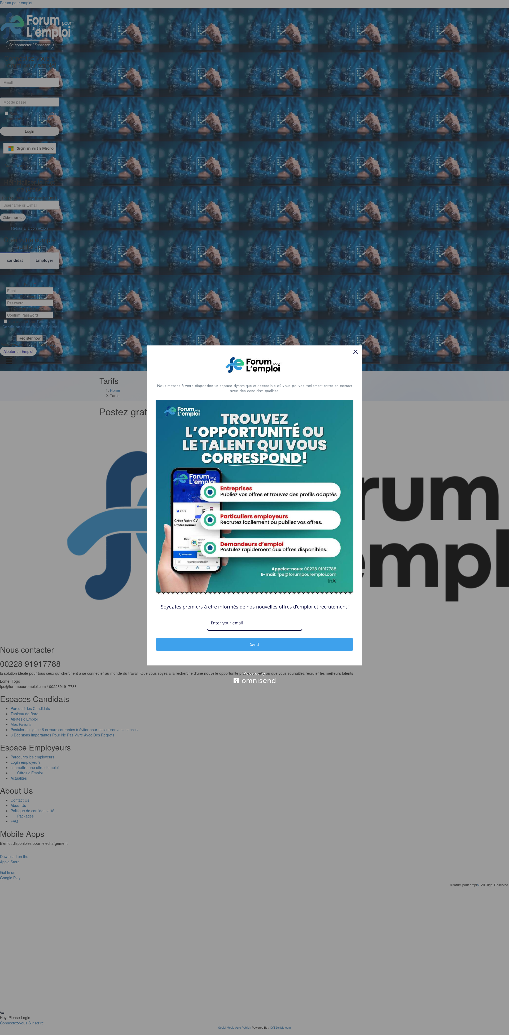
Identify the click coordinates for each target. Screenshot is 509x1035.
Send (254, 644)
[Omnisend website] (254, 677)
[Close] (355, 351)
